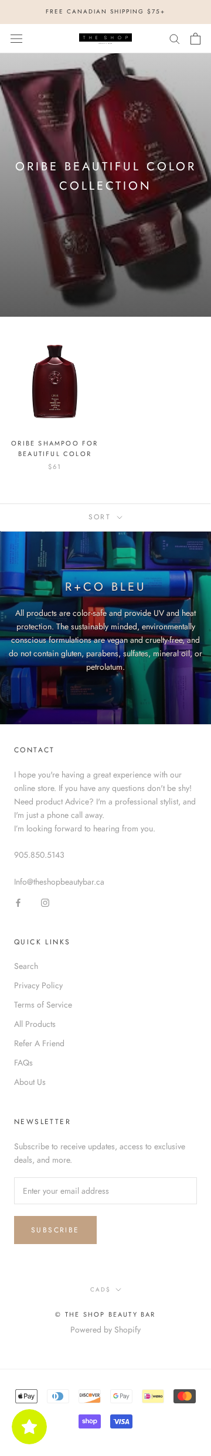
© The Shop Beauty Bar (105, 1314)
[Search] (174, 38)
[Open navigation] (16, 38)
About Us (30, 1082)
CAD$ (100, 1289)
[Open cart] (195, 38)
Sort (102, 517)
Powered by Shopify (105, 1329)
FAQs (23, 1062)
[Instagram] (45, 902)
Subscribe (55, 1230)
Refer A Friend (39, 1043)
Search (26, 966)
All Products (35, 1024)
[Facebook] (18, 902)
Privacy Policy (38, 985)
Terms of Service (43, 1004)
